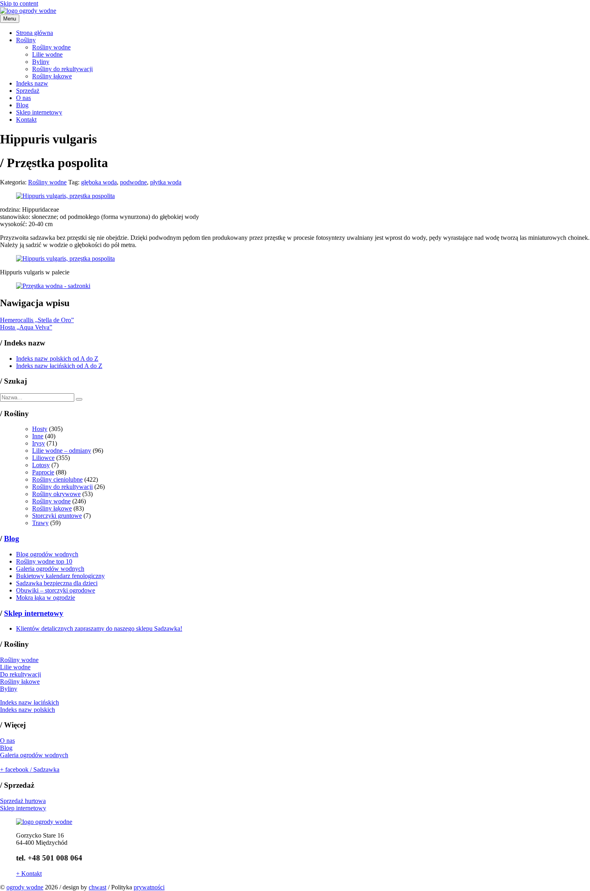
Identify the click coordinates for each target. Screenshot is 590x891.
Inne (37, 436)
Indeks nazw (32, 83)
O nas (23, 97)
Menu (9, 19)
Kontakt (26, 119)
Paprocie (43, 472)
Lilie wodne (47, 54)
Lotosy (41, 465)
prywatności (149, 887)
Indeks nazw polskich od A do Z (57, 358)
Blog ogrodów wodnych (47, 554)
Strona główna (34, 32)
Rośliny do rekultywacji (62, 68)
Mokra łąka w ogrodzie (45, 597)
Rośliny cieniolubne (57, 479)
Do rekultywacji (20, 674)
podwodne (133, 182)
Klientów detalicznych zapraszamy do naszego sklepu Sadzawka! (99, 628)
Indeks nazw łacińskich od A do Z (59, 365)
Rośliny (26, 40)
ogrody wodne (24, 887)
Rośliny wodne (51, 47)
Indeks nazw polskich (27, 709)
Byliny (40, 61)
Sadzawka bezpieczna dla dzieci (57, 583)
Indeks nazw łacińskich (29, 702)
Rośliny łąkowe (52, 76)
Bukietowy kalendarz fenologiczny (60, 575)
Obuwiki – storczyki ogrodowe (55, 590)
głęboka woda (99, 182)
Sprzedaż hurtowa (23, 800)
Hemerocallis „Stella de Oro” (37, 320)
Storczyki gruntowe (57, 515)
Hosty (39, 428)
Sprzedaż (27, 90)
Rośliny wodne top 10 (44, 561)
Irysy (38, 443)
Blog (22, 105)
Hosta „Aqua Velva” (26, 327)
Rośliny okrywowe (56, 493)
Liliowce (43, 457)
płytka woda (165, 182)
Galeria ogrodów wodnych (50, 568)
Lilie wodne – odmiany (61, 450)
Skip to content (19, 3)
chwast (97, 887)
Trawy (40, 522)
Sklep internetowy (39, 112)
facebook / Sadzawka (29, 769)
